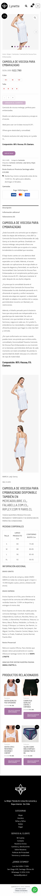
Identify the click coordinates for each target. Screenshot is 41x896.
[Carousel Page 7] (29, 46)
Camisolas (15, 54)
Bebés (20, 824)
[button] (26, 6)
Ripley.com (10, 509)
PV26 (4, 165)
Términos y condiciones (20, 855)
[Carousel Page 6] (26, 46)
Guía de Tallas (9, 153)
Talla (4, 84)
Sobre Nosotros (20, 849)
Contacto (20, 841)
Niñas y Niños (20, 821)
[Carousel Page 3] (17, 46)
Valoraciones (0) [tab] (8, 217)
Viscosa (8, 165)
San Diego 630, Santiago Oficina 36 (20, 869)
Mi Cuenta (20, 838)
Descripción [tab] (6, 208)
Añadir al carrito (14, 103)
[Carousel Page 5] (23, 46)
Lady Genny (27, 163)
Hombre (20, 818)
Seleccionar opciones (14, 711)
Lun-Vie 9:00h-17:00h (20, 866)
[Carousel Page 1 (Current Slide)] (12, 46)
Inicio (4, 54)
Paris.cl (26, 509)
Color (4, 75)
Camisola (12, 163)
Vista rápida (10, 694)
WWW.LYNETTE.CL (9, 665)
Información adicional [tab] (11, 212)
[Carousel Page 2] (15, 46)
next (36, 32)
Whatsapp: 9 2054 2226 (20, 872)
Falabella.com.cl (15, 505)
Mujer (9, 54)
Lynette (14, 6)
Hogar (20, 827)
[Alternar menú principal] (38, 6)
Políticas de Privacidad (20, 852)
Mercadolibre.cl (14, 501)
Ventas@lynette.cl (20, 875)
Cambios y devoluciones (20, 847)
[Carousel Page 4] (20, 46)
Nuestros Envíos (20, 844)
